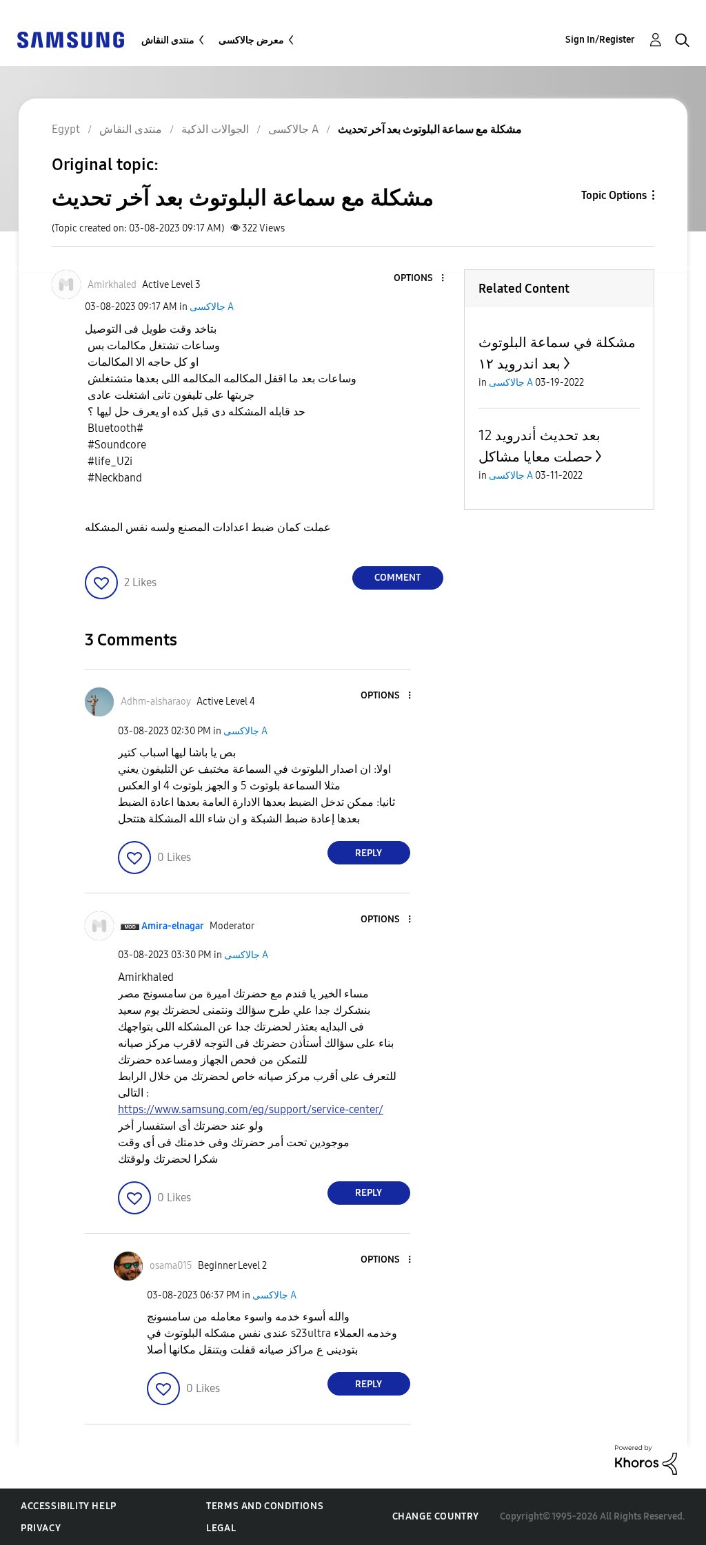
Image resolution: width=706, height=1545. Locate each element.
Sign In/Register (600, 39)
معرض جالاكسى (251, 40)
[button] (419, 278)
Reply (368, 853)
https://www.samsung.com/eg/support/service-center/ (250, 1109)
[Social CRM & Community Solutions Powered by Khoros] (646, 1459)
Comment (397, 577)
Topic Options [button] (614, 195)
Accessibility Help (69, 1506)
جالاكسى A (212, 307)
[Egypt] (70, 38)
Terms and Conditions (264, 1506)
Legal (221, 1528)
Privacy (41, 1528)
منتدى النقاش (167, 40)
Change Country (435, 1516)
